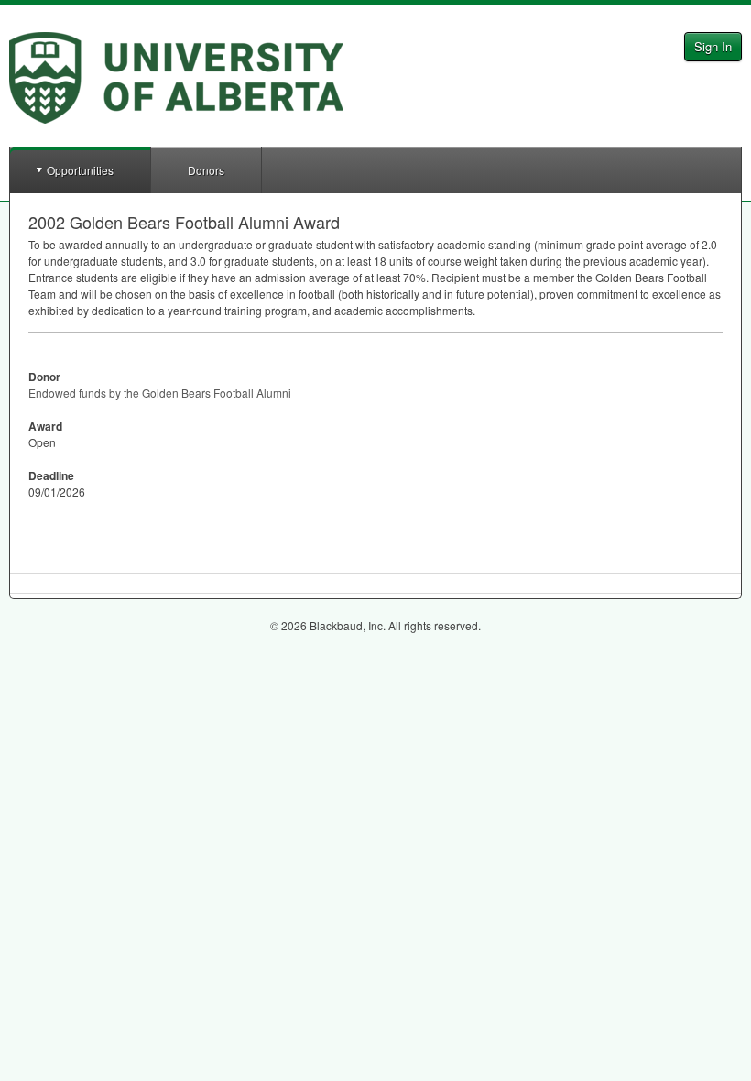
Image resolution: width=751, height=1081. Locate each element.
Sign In (713, 46)
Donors (206, 170)
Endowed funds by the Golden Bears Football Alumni (159, 392)
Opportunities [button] (80, 170)
